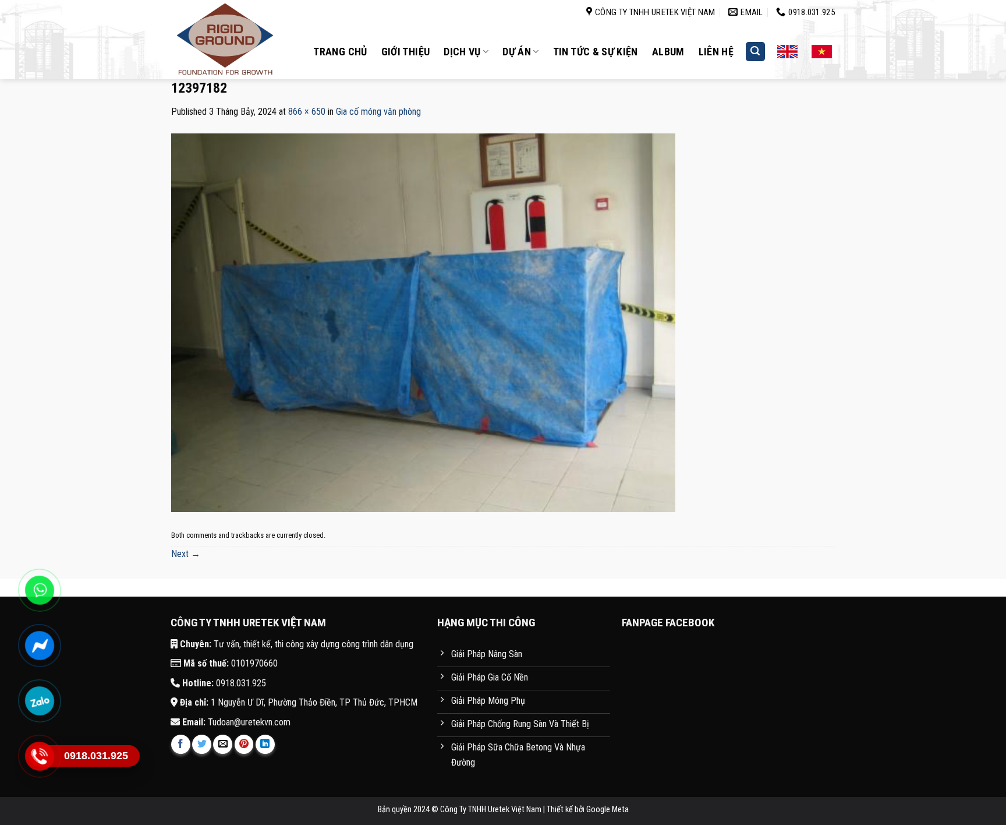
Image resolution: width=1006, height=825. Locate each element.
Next (185, 553)
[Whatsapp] (40, 590)
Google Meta (607, 810)
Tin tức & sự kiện (595, 51)
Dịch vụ (462, 51)
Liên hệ (716, 51)
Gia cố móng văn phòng (378, 111)
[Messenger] (40, 645)
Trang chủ (340, 51)
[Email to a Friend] (222, 744)
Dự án (516, 51)
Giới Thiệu (405, 51)
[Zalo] (40, 700)
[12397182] (423, 321)
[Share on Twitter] (201, 744)
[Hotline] (40, 756)
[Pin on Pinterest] (244, 744)
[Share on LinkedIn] (265, 744)
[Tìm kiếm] (756, 51)
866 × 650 (306, 111)
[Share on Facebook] (180, 744)
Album (668, 51)
